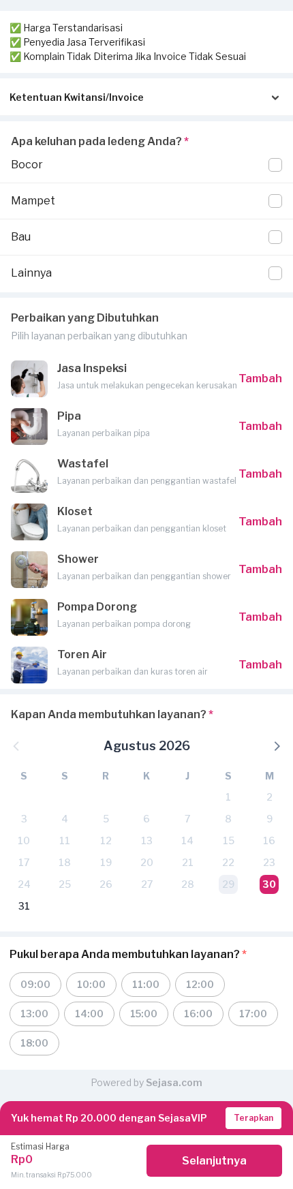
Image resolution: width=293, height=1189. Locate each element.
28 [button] (187, 884)
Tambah (260, 378)
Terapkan (253, 1118)
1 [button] (228, 797)
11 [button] (64, 840)
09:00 (35, 984)
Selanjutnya (214, 1160)
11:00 (145, 984)
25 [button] (65, 884)
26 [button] (105, 884)
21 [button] (188, 862)
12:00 (200, 984)
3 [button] (24, 818)
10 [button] (24, 840)
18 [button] (65, 862)
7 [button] (187, 818)
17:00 (253, 1013)
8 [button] (228, 818)
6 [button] (146, 818)
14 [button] (187, 840)
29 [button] (228, 884)
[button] (276, 745)
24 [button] (24, 884)
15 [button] (228, 840)
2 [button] (269, 797)
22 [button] (228, 862)
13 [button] (147, 840)
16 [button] (269, 840)
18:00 (34, 1043)
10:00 (91, 984)
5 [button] (106, 818)
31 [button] (24, 906)
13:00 (34, 1013)
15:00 (143, 1013)
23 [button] (269, 862)
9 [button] (269, 818)
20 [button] (146, 862)
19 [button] (106, 862)
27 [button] (147, 884)
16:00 (198, 1013)
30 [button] (269, 884)
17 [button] (23, 862)
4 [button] (64, 818)
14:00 (89, 1013)
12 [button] (106, 840)
